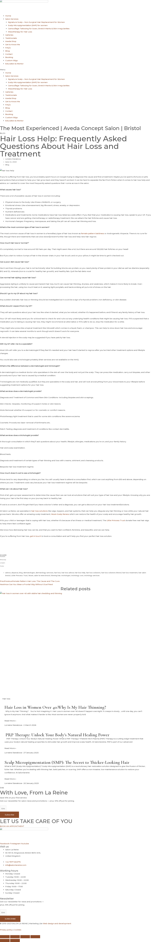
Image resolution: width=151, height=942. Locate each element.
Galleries (9, 35)
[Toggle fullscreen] (15, 936)
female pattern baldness (92, 233)
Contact (9, 54)
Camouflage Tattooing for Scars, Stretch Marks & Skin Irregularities (38, 28)
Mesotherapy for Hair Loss (20, 32)
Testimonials (11, 38)
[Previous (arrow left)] (5, 940)
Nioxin (30, 575)
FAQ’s (8, 48)
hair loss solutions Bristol (111, 573)
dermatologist (29, 573)
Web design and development (57, 923)
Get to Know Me (12, 44)
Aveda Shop (10, 41)
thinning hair (56, 575)
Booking (9, 57)
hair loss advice (68, 573)
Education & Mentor (14, 64)
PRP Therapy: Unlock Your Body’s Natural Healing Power (56, 735)
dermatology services (44, 573)
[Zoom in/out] (5, 936)
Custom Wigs (11, 60)
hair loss (57, 573)
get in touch (35, 536)
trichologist (65, 575)
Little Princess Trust (116, 520)
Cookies (17, 930)
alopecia (14, 573)
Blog (7, 51)
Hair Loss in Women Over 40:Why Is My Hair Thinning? (55, 707)
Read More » (10, 721)
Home (8, 16)
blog (21, 573)
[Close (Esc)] (35, 936)
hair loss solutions (39, 511)
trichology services (92, 575)
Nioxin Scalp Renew (60, 514)
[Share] (25, 936)
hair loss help (80, 573)
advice (8, 573)
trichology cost (77, 575)
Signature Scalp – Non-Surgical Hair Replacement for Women (36, 22)
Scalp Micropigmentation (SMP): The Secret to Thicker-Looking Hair (66, 762)
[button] (75, 69)
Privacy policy (6, 930)
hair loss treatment (130, 573)
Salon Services (11, 19)
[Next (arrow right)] (15, 940)
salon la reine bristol (42, 575)
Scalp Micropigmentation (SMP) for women (28, 25)
